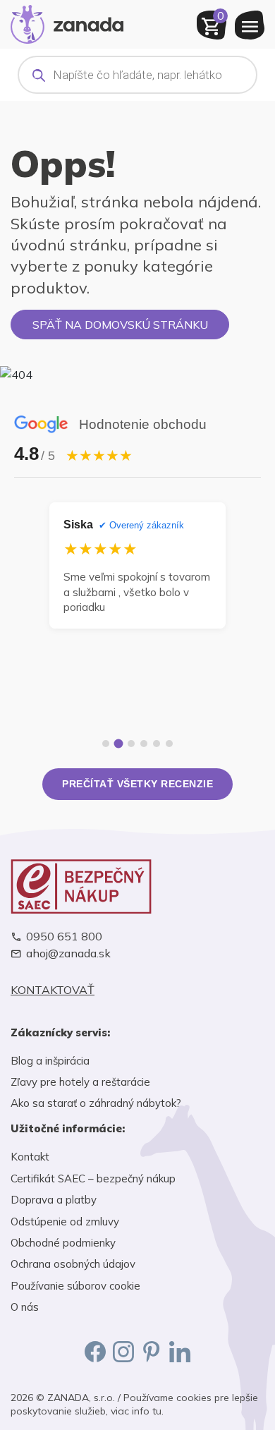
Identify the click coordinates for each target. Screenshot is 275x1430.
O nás (25, 1307)
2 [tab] (118, 744)
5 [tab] (156, 743)
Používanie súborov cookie (75, 1285)
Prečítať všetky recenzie (137, 783)
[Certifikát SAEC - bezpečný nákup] (137, 886)
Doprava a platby (54, 1199)
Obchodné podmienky (63, 1242)
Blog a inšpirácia (50, 1060)
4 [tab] (143, 743)
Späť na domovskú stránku (120, 324)
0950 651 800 (64, 936)
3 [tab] (131, 743)
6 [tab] (169, 743)
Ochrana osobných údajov (73, 1264)
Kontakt (30, 1156)
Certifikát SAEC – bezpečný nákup (93, 1178)
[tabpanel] (137, 565)
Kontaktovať (52, 990)
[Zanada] (67, 22)
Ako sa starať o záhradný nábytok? (96, 1103)
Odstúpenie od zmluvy (65, 1221)
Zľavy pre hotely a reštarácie (80, 1082)
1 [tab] (105, 743)
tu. (158, 1411)
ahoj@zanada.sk (68, 953)
